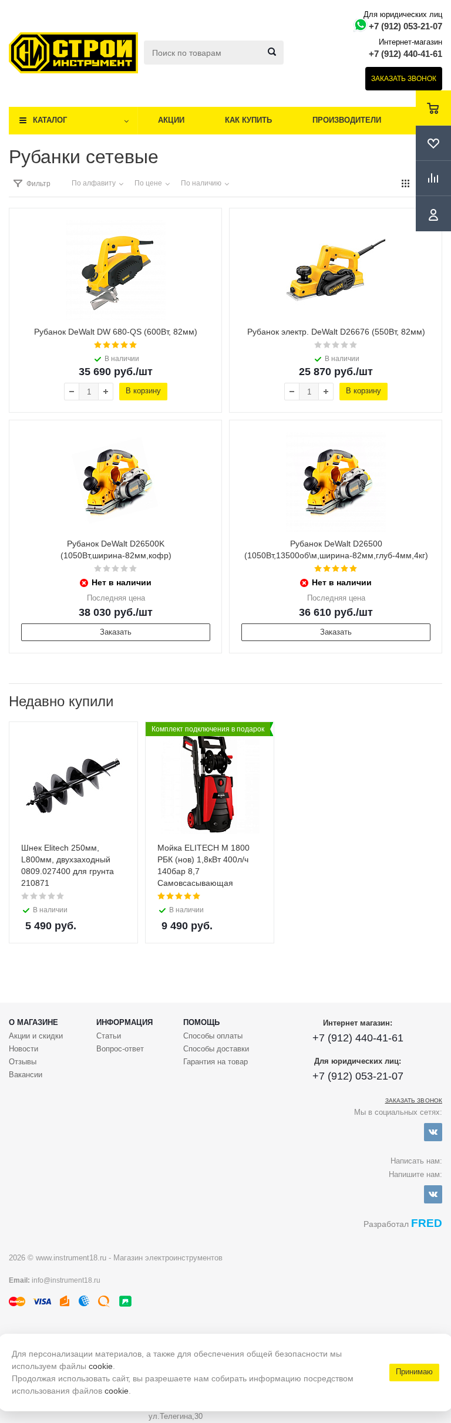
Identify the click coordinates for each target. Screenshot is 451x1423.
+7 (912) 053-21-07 (405, 26)
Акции (171, 120)
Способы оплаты (213, 1035)
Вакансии (25, 1074)
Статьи (108, 1035)
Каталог (50, 120)
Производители (346, 120)
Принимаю (414, 1371)
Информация (124, 1022)
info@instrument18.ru (66, 1280)
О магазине (33, 1022)
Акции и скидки (36, 1035)
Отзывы (22, 1061)
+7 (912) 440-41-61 (405, 54)
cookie (101, 1366)
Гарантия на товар (215, 1061)
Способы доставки (216, 1048)
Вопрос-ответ (120, 1048)
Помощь (201, 1022)
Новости (23, 1048)
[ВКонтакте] (433, 1132)
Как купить (248, 120)
